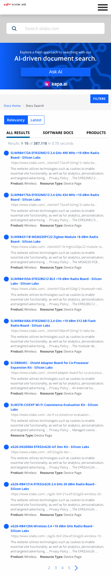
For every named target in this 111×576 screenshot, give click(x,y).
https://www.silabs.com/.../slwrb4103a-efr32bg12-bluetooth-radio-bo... (60, 288)
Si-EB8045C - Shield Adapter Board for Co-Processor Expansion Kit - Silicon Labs (50, 365)
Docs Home (12, 105)
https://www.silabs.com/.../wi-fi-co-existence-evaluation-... (51, 414)
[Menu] (102, 6)
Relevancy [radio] (16, 119)
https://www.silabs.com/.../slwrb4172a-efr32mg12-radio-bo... (54, 162)
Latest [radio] (36, 119)
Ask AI (55, 71)
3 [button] (56, 567)
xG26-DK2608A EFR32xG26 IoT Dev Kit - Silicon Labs (50, 447)
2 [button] (49, 567)
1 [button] (42, 567)
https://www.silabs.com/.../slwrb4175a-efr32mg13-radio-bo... (54, 204)
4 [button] (62, 567)
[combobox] (63, 28)
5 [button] (69, 567)
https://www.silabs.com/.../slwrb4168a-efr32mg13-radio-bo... (54, 330)
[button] (14, 28)
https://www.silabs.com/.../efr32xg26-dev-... (41, 452)
